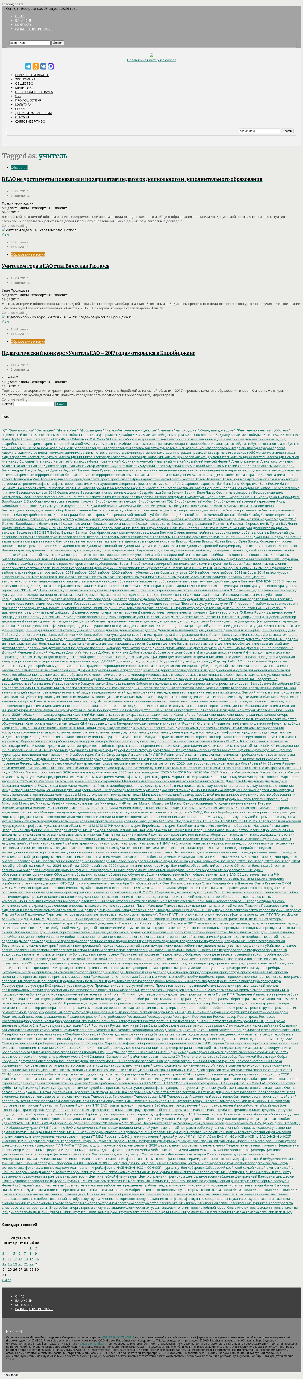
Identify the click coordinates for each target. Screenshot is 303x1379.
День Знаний (219, 625)
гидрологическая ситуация (175, 590)
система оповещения (280, 1043)
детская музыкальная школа (78, 643)
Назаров (110, 830)
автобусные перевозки (68, 448)
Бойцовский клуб (140, 514)
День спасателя (275, 634)
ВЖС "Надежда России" (281, 537)
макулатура (25, 776)
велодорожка (220, 532)
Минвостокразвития (93, 794)
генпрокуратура (251, 585)
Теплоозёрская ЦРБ (149, 1096)
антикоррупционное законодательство (269, 470)
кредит (40, 745)
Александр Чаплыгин (52, 461)
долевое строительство (105, 656)
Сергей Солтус (79, 1043)
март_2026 (19, 781)
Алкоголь (9, 465)
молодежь (128, 812)
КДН (83, 723)
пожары (156, 945)
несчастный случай (157, 852)
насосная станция (213, 839)
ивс (209, 696)
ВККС (53, 545)
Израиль (103, 701)
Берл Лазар (205, 492)
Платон (232, 932)
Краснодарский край (18, 745)
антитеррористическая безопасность (56, 474)
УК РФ (128, 1123)
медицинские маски (60, 785)
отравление (155, 901)
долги (270, 652)
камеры (282, 714)
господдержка (128, 603)
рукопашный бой (77, 1025)
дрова (168, 661)
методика (159, 790)
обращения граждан (91, 874)
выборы (228, 568)
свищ (203, 1034)
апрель (288, 474)
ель (66, 670)
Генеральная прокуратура (216, 585)
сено (22, 1043)
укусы (195, 1123)
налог (209, 830)
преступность (212, 967)
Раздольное (207, 998)
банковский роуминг (92, 488)
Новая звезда (261, 856)
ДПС (159, 661)
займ (31, 683)
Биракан (220, 497)
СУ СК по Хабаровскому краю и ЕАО (196, 1083)
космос (189, 741)
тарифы (106, 1092)
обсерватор (117, 874)
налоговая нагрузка (40, 834)
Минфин (57, 803)
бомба (242, 514)
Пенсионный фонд (90, 923)
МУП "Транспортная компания (276, 821)
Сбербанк (72, 1034)
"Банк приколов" (21, 430)
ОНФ (139, 887)
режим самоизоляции (90, 1007)
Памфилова (269, 905)
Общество (24, 83)
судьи (126, 1087)
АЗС (251, 452)
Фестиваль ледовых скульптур (116, 1154)
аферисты (126, 483)
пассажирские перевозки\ (137, 914)
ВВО (37, 532)
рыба (138, 1025)
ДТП (178, 661)
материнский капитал (157, 781)
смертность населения (20, 1056)
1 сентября (68, 434)
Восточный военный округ (213, 559)
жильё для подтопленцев (61, 679)
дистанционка (233, 648)
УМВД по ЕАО (277, 1123)
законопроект (216, 683)
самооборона (142, 1029)
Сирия (229, 1043)
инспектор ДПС (159, 705)
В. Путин (272, 523)
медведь (266, 781)
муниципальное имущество (135, 821)
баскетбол (155, 488)
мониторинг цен (281, 812)
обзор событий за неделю (211, 865)
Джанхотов (130, 648)
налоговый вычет (101, 834)
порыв (270, 950)
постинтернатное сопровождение (29, 958)
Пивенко (282, 927)
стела (56, 1078)
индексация (51, 705)
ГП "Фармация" (241, 603)
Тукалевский (73, 1114)
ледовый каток (76, 759)
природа (148, 972)
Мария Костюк (210, 776)
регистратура (277, 1003)
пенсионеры (197, 918)
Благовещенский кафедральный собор (33, 510)
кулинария (81, 750)
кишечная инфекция (232, 723)
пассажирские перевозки (95, 914)
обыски (238, 878)
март (6, 781)
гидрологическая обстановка (130, 590)
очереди (60, 905)
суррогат (192, 1087)
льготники (239, 767)
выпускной (162, 576)
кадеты (102, 714)
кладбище (292, 723)
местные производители (113, 790)
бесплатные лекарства (233, 492)
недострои (244, 843)
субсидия (42, 1087)
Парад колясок (132, 910)
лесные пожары (100, 763)
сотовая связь (36, 1065)
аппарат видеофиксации (262, 474)
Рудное (44, 1025)
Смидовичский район (123, 1056)
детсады (17, 643)
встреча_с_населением (172, 568)
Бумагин (176, 519)
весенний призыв (47, 537)
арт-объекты (171, 479)
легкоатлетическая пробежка (232, 754)
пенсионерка (176, 918)
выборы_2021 (85, 572)
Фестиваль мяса (154, 1154)
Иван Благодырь (133, 696)
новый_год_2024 (47, 865)
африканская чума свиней (156, 483)
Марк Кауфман (234, 776)
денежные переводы (280, 621)
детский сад (37, 648)
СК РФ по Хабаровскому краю (110, 1047)
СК (56, 1047)
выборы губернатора (275, 568)
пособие (269, 954)
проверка (235, 976)
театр (176, 1092)
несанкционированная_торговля (28, 852)
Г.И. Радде (26, 585)
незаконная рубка (110, 847)
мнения (124, 807)
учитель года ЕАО (83, 1141)
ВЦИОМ (215, 568)
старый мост (12, 1078)
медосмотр (149, 785)
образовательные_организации (27, 874)
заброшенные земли (231, 679)
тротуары (208, 1109)
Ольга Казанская (267, 883)
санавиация (176, 1029)
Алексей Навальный (155, 461)
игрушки (242, 696)
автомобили (175, 448)
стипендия (113, 1078)
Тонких (260, 1101)
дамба (68, 616)
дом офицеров (154, 656)
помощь (192, 950)
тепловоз (26, 1096)
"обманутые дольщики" (216, 430)
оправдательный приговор (57, 892)
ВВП (45, 532)
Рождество (75, 1016)
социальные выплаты (53, 1069)
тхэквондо (178, 1114)
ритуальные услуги (224, 1012)
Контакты (23, 24)
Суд (60, 1087)
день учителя (74, 639)
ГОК (187, 594)
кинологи (154, 723)
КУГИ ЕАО (40, 750)
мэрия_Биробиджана (181, 825)
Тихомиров (157, 1101)
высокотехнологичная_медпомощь (30, 581)
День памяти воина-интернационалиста (189, 630)
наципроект (111, 843)
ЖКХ (18, 96)
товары (198, 1101)
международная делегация (223, 785)
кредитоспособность (98, 745)
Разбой (138, 998)
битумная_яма (185, 505)
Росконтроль (247, 1016)
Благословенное (77, 510)
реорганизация (50, 1012)
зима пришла (281, 692)
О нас (20, 16)
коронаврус (11, 741)
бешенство (75, 497)
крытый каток (227, 745)
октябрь (122, 883)
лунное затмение (134, 767)
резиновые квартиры (159, 1007)
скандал (152, 1047)
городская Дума (106, 599)
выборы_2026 (108, 572)
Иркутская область (80, 710)
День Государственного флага (103, 625)
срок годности (268, 1074)
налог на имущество (231, 830)
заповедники (164, 688)
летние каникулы (144, 763)
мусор (6, 825)
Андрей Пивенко (76, 470)
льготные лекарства (264, 767)
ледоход (96, 759)
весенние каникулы (17, 537)
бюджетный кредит (228, 523)
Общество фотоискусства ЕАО (153, 878)
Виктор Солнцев (260, 541)
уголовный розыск (206, 1118)
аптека (7, 479)
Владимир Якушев (233, 545)
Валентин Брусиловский (149, 528)
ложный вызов (52, 767)
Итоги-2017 (265, 710)
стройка (8, 1083)
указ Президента (148, 1123)
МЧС (95, 825)
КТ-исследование (284, 745)
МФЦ (86, 825)
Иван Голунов (158, 696)
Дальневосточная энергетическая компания (173, 612)
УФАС (197, 1136)
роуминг (249, 1021)
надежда (95, 830)
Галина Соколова (124, 585)
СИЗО (207, 1043)
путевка (208, 994)
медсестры (192, 785)
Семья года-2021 (280, 1038)
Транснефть (12, 1109)
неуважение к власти (225, 852)
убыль (294, 1114)
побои (69, 936)
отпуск (139, 901)
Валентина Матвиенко (218, 528)
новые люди (161, 861)
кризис (166, 745)
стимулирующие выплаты (82, 1078)
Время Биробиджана (135, 563)
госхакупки (219, 603)
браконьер (37, 519)
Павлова (170, 905)
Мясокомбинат (219, 825)
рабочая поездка (65, 998)
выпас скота (64, 576)
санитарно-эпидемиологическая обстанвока (253, 1029)
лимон (215, 763)
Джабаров (112, 648)
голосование (249, 594)
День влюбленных (16, 625)
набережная (242, 825)
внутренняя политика (42, 550)
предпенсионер (165, 963)
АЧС (180, 483)
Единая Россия (173, 665)
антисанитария (14, 474)
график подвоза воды (19, 608)
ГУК (266, 608)
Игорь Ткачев (223, 696)
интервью (194, 705)
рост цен (163, 1021)
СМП (179, 1056)
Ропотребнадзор (111, 1016)
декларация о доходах (181, 621)
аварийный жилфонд (268, 439)
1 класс (43, 434)
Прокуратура (12, 985)
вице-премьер (29, 545)
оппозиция (26, 892)
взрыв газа (21, 541)
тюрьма (215, 1114)
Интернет (211, 705)
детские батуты (175, 643)
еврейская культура (17, 665)
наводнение (12, 830)
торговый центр (38, 1105)
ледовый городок (49, 759)
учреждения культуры (153, 1141)
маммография (102, 776)
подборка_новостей (261, 936)
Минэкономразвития (82, 803)
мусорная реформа (27, 825)
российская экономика (80, 1021)
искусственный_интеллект (155, 710)
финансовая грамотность (146, 1158)
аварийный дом (238, 439)
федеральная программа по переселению (191, 1145)
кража (250, 741)
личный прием (283, 763)
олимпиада (192, 883)
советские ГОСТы (108, 1061)
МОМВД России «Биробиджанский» (218, 812)
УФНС (229, 1136)
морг (5, 816)
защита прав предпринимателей (53, 692)
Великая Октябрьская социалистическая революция (117, 532)
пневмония (26, 936)
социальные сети (117, 1069)
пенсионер (156, 918)
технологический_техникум (75, 1101)
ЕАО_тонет (244, 661)
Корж (227, 736)
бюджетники (49, 523)
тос (55, 1105)
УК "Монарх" (112, 1123)
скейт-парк (212, 1047)
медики (280, 781)
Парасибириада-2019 (187, 910)
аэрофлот (208, 483)
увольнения (82, 1118)
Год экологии (109, 594)
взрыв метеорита (83, 541)
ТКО (170, 1101)
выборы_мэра (208, 572)
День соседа (251, 634)
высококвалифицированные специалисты (232, 576)
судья (137, 1087)
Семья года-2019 (223, 1038)
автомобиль (195, 448)
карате (139, 719)
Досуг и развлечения (33, 113)
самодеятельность (79, 1029)
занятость (85, 688)
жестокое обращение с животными (81, 674)
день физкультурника (103, 639)
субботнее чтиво (281, 1083)
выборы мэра (12, 572)
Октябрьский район (145, 883)
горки (61, 599)
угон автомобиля (277, 1118)
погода (138, 936)
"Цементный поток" (17, 434)
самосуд (160, 1029)
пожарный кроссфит (57, 945)
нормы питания (129, 865)
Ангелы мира (270, 465)
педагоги (91, 918)
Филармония (51, 1158)
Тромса (179, 1109)
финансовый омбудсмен (261, 1158)
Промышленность (109, 985)
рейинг (192, 1007)
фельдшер (190, 1149)
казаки (154, 714)
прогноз (250, 976)
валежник (122, 528)
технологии (43, 1101)
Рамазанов (266, 998)
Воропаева (94, 559)
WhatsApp (79, 439)
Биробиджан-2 (14, 501)
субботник (10, 1087)
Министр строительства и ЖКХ (138, 799)
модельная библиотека (20, 812)
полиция (145, 950)
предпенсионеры (192, 963)
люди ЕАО (10, 772)
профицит (136, 990)
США (40, 1092)
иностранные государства (125, 705)
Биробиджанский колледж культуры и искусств (39, 505)
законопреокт (193, 683)
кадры (143, 714)
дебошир (288, 616)
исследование (230, 710)
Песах (24, 927)
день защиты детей (191, 625)
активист (278, 452)
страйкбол (201, 1078)
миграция (286, 790)
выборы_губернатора (137, 572)
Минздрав (149, 794)
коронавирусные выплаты (275, 736)
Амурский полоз (152, 465)
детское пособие (89, 648)
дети (6, 643)
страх (215, 1078)
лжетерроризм (197, 763)
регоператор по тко (56, 1007)
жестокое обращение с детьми (27, 674)
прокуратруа (270, 981)
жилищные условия (264, 674)
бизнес (110, 497)
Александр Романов (282, 457)
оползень (9, 892)
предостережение (136, 963)
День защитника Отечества (151, 625)
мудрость (225, 816)
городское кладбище (164, 599)
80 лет (189, 434)
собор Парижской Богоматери (251, 1056)
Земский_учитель (255, 692)
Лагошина (135, 754)
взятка (104, 541)
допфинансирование (248, 656)
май (51, 772)
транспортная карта (82, 1109)
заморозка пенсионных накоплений (30, 688)
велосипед (260, 532)
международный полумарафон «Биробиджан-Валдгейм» (47, 790)
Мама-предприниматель (55, 776)
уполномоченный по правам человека (240, 1127)
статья (46, 1078)
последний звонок (247, 954)
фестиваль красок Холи (72, 1154)
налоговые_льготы (71, 834)
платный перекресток (208, 932)
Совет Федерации (79, 1061)
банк (226, 483)
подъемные (236, 941)
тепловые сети (46, 1096)
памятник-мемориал (43, 910)
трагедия (127, 1105)
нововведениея (78, 861)
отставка (172, 901)
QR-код (64, 439)
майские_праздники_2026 (148, 772)
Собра (281, 1056)
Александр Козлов (179, 457)
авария (34, 443)
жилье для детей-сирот (21, 679)
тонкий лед (244, 1101)
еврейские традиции (85, 665)
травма (113, 1105)
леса (60, 763)
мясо (203, 825)
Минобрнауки (202, 799)
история (249, 710)
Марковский (289, 776)
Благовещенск (262, 505)
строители (266, 1078)
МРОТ (212, 816)
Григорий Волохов (76, 608)
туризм (103, 1114)
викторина (283, 541)
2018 (89, 434)
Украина (183, 1123)
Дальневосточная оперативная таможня (104, 612)
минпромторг (247, 799)
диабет (158, 648)
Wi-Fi (92, 439)
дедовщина (11, 621)
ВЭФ (259, 581)
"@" (5, 430)
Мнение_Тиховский (70, 807)
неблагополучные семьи (191, 843)
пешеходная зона (185, 927)
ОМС (14, 887)
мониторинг (257, 812)
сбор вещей (90, 1034)
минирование (236, 794)
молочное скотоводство (169, 812)
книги (63, 727)
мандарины (161, 776)
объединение (190, 878)
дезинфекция (73, 621)
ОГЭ (63, 883)
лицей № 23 (262, 763)
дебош (274, 616)
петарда (36, 927)
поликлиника (25, 950)
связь (213, 1034)
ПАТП (173, 914)
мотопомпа (133, 816)
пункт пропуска (189, 994)
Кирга (201, 723)
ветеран (79, 537)
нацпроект (130, 843)
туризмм (117, 1114)
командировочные (204, 727)
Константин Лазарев (58, 736)
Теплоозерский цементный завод (194, 1096)
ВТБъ (196, 568)
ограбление (11, 883)
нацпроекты (149, 843)
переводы (226, 923)
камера (270, 714)
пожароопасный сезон (132, 945)
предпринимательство (255, 963)
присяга (44, 976)
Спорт (20, 109)
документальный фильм (237, 652)
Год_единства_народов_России (146, 594)
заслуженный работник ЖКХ (273, 688)
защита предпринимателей (103, 692)
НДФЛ (165, 843)
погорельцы (154, 936)
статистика (31, 1078)
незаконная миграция (48, 847)
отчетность (11, 905)
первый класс (207, 923)
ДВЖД (175, 616)
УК (65, 1123)
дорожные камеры (56, 661)
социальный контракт (150, 1069)
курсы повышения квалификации (38, 754)
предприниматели (222, 963)
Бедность (212, 488)
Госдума (80, 603)
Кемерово (124, 723)
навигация (280, 825)
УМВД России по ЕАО (55, 1127)
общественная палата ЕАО (214, 874)
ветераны (94, 537)
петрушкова (160, 927)
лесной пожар (75, 763)
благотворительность (243, 510)
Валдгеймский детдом (95, 528)
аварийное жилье (183, 439)
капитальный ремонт (82, 719)
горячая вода (244, 599)
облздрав (30, 870)
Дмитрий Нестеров (81, 652)
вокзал (201, 554)
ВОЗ (61, 554)
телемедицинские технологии (227, 1092)
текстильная (191, 1092)
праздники (57, 963)
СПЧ (186, 1074)
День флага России (137, 639)
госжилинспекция (101, 603)
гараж (157, 585)
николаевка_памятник (92, 856)
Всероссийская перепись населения (257, 563)
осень (247, 892)
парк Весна (223, 910)
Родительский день (18, 1016)
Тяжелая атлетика (237, 1114)
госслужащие (151, 603)
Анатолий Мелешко (205, 465)
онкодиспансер (40, 887)
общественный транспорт (23, 878)
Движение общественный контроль (210, 616)
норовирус (151, 865)
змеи (296, 692)
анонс (194, 470)
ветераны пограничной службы (128, 537)
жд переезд (132, 670)
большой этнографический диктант (208, 514)
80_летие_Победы (245, 434)
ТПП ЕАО (99, 1105)
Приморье (132, 972)
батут (199, 488)
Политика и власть (32, 75)
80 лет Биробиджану (212, 434)
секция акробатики (277, 1034)
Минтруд (42, 803)
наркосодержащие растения (272, 834)
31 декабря (122, 434)
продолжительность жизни (81, 981)
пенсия (112, 923)
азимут (242, 452)
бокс (158, 514)
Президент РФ (44, 967)
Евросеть (133, 665)
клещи (16, 727)
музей (239, 816)
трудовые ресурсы (276, 1109)
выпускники (144, 576)
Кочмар (218, 741)
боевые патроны (92, 514)
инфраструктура (15, 710)
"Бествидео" (44, 430)
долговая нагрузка (31, 656)
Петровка (142, 927)
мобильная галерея (214, 807)
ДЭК (212, 661)
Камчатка (9, 719)
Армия (136, 479)
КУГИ (27, 750)
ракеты (250, 998)
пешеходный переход (257, 927)
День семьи (230, 634)
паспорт (68, 914)
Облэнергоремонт (100, 870)
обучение (135, 874)
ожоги (81, 883)
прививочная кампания (54, 972)
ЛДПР (157, 754)
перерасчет (259, 923)
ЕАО (231, 661)
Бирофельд (126, 505)
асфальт (44, 483)
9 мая (6, 439)
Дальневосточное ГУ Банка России (237, 612)
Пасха (163, 914)
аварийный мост (15, 443)
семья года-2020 (252, 1038)
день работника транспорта (149, 634)
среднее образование (208, 1074)
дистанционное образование (269, 648)
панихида (80, 910)
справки (175, 1074)
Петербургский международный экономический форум (88, 927)
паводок (184, 905)
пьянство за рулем (270, 994)
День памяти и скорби (240, 630)
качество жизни (200, 719)
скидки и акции (245, 1047)
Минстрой (10, 803)
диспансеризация (206, 648)
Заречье (211, 688)
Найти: (7, 403)
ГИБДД (32, 590)
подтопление (192, 941)
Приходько (99, 976)
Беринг (189, 492)
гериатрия (10, 590)
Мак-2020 (194, 772)
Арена (44, 479)
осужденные (88, 896)
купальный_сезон (223, 750)
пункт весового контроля (156, 994)
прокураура (84, 985)
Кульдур (111, 750)
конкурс (22, 736)
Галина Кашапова (96, 585)
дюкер (221, 661)
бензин (177, 492)
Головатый (216, 594)
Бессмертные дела (267, 492)
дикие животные (178, 648)
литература (230, 763)
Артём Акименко (208, 479)
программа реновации (41, 981)
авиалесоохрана (175, 443)
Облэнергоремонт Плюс (135, 870)
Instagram (40, 439)
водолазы (161, 550)
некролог (167, 847)
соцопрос (207, 1069)
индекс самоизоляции (260, 701)
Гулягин (276, 608)
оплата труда (265, 887)
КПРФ (230, 741)
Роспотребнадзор (16, 1021)
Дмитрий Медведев (48, 652)
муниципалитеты (54, 821)
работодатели (13, 998)
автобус (236, 443)
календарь (217, 714)
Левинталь (172, 754)
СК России (67, 1047)
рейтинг (205, 1007)
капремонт (109, 719)
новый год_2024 (286, 861)
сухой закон (226, 1087)
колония (158, 727)
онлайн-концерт (121, 887)
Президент (283, 963)
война (148, 554)
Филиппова (88, 1158)
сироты (257, 1043)
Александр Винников (75, 457)
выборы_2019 (62, 572)
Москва (40, 816)
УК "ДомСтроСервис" (85, 1123)
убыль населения (16, 1118)
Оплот (281, 887)
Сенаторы (10, 1043)
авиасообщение (202, 443)
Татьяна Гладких (127, 1092)
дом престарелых (181, 656)
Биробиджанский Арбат (192, 501)
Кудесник (56, 750)
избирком (25, 701)
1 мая (54, 434)
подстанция (171, 941)
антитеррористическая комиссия (113, 474)
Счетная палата (270, 1087)
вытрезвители (194, 581)
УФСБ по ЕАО (255, 1136)
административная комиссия (40, 452)
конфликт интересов (192, 736)
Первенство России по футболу (144, 923)
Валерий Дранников (253, 528)
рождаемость (54, 1016)
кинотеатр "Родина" (179, 723)
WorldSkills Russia (110, 439)
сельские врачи (14, 1038)
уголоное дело (233, 1118)
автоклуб (157, 448)
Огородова (274, 878)
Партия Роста (13, 914)
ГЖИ (22, 590)
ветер (67, 537)
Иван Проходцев (183, 696)
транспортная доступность (44, 1109)
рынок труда (202, 1025)
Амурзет (102, 465)
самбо (44, 1029)
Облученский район (54, 870)
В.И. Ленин (289, 523)
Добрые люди (140, 652)
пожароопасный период (94, 945)
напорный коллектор (151, 834)
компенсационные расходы (175, 732)
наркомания (239, 834)
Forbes (26, 439)
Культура (23, 104)
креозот (135, 745)
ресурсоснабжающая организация (150, 1012)
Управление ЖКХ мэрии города (77, 1132)
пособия (283, 954)
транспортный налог (115, 1109)
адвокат (278, 448)
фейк (134, 1149)
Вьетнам (247, 581)
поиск (168, 945)
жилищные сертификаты (227, 674)
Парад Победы (157, 910)
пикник (7, 932)
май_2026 (63, 772)
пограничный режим (214, 936)
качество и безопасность (233, 719)
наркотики (10, 839)
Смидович (97, 1056)
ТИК (127, 1101)
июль (280, 710)
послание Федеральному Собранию (172, 954)
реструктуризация (78, 1012)
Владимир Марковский (98, 545)
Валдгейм (68, 528)
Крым (211, 745)
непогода (232, 847)
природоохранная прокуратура (214, 972)
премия (153, 967)
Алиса (265, 461)
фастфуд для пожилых (100, 1145)
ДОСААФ (108, 661)
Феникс (222, 1149)
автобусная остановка (261, 443)
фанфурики (45, 1145)
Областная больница (250, 865)
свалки (174, 1034)
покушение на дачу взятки (219, 945)
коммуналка (11, 732)
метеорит (142, 790)
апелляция (233, 474)
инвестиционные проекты (220, 701)
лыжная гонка (190, 767)
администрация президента (188, 452)
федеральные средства (40, 1149)
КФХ (68, 754)
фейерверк (120, 1149)
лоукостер (111, 767)
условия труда (78, 1136)
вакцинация (50, 528)
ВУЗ (204, 568)
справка (162, 1074)
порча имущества (250, 950)
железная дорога (157, 670)
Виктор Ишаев (213, 541)
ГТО (171, 608)
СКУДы (113, 1052)
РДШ (61, 1003)
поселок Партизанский (124, 954)
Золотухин (52, 696)
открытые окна (252, 896)
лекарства (112, 759)
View (5, 234)
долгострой (76, 656)
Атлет (94, 483)
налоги (18, 834)
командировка (177, 727)
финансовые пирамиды (222, 1158)
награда (58, 830)
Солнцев (207, 1061)
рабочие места (91, 998)
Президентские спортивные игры (84, 967)
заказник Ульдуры (80, 683)
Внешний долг (13, 550)
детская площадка (116, 643)
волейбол (215, 554)
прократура (250, 981)
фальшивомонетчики (19, 1145)
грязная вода (157, 608)
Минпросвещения (273, 799)
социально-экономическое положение (259, 1065)
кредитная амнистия (64, 745)
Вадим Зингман (14, 528)
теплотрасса (250, 1096)
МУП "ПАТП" (241, 821)
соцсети (222, 1069)
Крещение (151, 745)
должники (133, 656)
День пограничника (31, 634)
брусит (65, 519)
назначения (128, 830)
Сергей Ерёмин (54, 1043)
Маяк (215, 781)
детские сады (256, 643)
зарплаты (242, 688)
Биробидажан (267, 497)
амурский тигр (177, 465)
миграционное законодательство (250, 790)
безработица (150, 492)
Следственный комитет (138, 1052)
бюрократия (255, 523)
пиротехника (69, 932)
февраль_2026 (145, 1145)
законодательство (167, 683)
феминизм (207, 1149)
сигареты (194, 1043)
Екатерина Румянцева (261, 665)
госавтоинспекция (30, 603)
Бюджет (266, 519)
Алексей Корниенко (123, 461)
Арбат (34, 479)
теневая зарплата (266, 1092)
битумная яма (161, 505)
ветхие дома (189, 537)
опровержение (91, 892)
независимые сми (16, 847)
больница (170, 514)
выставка (65, 581)
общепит (151, 874)
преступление (189, 967)
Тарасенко (81, 1092)
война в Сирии (165, 554)
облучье (78, 870)
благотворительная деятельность (197, 510)
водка (90, 550)
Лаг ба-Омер (104, 754)
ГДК (191, 585)
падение (198, 905)
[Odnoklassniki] (36, 66)
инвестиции (189, 701)
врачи (38, 563)
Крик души (181, 745)
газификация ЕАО (67, 585)
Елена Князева (25, 670)
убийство (260, 1114)
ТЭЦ (191, 1114)
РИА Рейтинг (198, 1012)
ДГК (264, 616)
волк (227, 554)
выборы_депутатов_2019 (176, 572)
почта (160, 958)
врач (294, 559)
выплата (81, 576)
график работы (48, 608)
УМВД (261, 1123)
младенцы (204, 803)
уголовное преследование (139, 1118)
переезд (242, 923)
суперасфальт (153, 1087)
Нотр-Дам (168, 865)
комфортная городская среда (244, 732)
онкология (99, 887)
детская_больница (146, 643)
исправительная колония (197, 710)
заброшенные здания (195, 679)
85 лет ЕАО (270, 434)
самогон (56, 1029)
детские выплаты (203, 643)
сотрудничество (61, 1065)
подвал (284, 936)
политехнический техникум (80, 950)
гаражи (168, 585)
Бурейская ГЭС (195, 519)
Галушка (145, 585)
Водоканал (144, 550)
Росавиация (136, 1016)
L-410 (53, 439)
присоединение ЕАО (256, 972)
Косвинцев (117, 741)
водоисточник (123, 550)
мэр (116, 825)
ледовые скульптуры (18, 759)
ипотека (35, 710)
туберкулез (53, 1114)
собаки (221, 1056)
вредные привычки (59, 563)
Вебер (54, 532)
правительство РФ (17, 963)
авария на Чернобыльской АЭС (65, 443)
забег (151, 679)
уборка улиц (278, 1114)
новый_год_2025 (75, 865)
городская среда (133, 599)
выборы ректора (37, 572)
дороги (271, 656)
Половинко (161, 950)
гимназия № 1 (224, 590)
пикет (295, 927)
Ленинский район (221, 759)
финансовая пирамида (185, 1158)
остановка (51, 896)
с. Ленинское (233, 1025)
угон (260, 1118)
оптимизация (125, 892)
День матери (12, 630)
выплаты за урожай (118, 576)
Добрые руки (163, 652)
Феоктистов (239, 1149)
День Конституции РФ (249, 625)
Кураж (256, 750)
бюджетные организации (113, 523)
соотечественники (256, 1061)
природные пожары (172, 972)
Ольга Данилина (240, 883)
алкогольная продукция (35, 465)
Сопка (277, 1061)
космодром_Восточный (164, 741)
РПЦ (260, 1021)
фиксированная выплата (21, 1158)
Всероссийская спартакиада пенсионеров (35, 568)
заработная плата (189, 688)
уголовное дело (105, 1118)
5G (137, 434)
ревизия (124, 1003)
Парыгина (53, 914)
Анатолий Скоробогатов (240, 465)
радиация (112, 998)
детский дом (278, 643)
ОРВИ (153, 892)
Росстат (148, 1021)
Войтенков (186, 554)
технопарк (106, 1101)
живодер (137, 674)
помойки (178, 950)
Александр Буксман (42, 457)
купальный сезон (195, 750)
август (95, 443)
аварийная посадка (152, 439)
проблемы (206, 976)
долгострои (56, 656)
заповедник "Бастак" (136, 688)
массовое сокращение (103, 781)
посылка (64, 958)
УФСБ (239, 1136)
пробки (192, 976)
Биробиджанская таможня (116, 501)
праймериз (75, 963)
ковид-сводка (97, 727)
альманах (78, 465)
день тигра (53, 639)
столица (140, 1078)
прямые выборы (251, 990)
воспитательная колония (123, 559)
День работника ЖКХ (65, 634)
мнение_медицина (17, 807)
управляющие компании (21, 1136)
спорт (17, 1074)
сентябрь (34, 1043)
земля (210, 692)
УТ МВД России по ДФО (110, 1136)
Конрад (35, 736)
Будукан (107, 519)
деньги (224, 639)
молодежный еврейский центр (94, 812)
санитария (209, 1029)
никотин (202, 856)
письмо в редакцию (96, 932)
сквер (163, 1047)
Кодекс (114, 727)
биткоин (143, 505)
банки (284, 483)
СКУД (102, 1052)
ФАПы (68, 1145)
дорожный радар (86, 661)
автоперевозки (217, 448)
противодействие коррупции (210, 985)
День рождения (185, 634)
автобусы (123, 448)
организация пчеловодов (179, 892)
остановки (68, 896)
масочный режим (70, 781)
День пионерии (272, 630)
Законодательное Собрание (128, 683)
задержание (267, 679)
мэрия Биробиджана (147, 825)
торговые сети (13, 1105)
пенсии (141, 918)
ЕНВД (75, 670)
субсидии (26, 1087)
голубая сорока (272, 594)
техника (26, 1101)
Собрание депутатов (18, 1061)
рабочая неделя (38, 998)
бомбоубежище (261, 514)
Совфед (162, 1061)
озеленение (96, 883)
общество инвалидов (111, 878)
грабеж (260, 603)
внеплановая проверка (278, 545)
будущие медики (154, 519)
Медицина (24, 87)
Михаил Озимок (182, 803)
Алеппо (236, 461)
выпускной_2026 (185, 576)
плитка (245, 932)
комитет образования (266, 727)
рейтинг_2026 (223, 1007)
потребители (81, 958)
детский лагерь (14, 648)
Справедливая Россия (138, 1074)
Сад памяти (287, 1025)
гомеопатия (32, 599)
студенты (36, 1083)
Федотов (103, 1149)
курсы (6, 754)
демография (233, 621)
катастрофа (168, 719)
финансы (288, 1158)
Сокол (174, 1061)
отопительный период (62, 901)
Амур (90, 465)
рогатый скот (263, 1012)
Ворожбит (76, 559)
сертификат (126, 1043)
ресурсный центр (107, 1012)
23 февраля (103, 434)
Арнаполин (151, 479)
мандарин (142, 776)
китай (211, 723)
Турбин (90, 1114)
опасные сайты (202, 887)
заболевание (166, 679)
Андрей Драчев (49, 470)
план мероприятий (175, 932)
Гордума (49, 599)
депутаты (252, 639)
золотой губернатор (26, 696)
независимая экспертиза (274, 843)
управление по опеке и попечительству (220, 1132)
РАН (279, 998)
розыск (91, 1016)
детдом (291, 639)
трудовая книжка (246, 1109)
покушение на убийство (260, 945)
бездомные (230, 488)
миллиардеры (65, 794)
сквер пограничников (185, 1047)
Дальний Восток (25, 616)
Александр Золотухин (146, 457)
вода (64, 550)
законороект (239, 683)
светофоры (189, 1034)
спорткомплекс (108, 1074)
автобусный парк (101, 448)
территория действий (278, 1096)
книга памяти (48, 727)
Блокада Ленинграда (60, 514)
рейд (181, 1007)
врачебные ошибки (17, 563)
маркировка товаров (262, 776)
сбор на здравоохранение (122, 1034)
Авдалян (108, 443)
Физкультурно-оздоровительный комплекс (241, 1154)
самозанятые (106, 1029)
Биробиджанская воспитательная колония (60, 501)
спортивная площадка (78, 1074)
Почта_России (199, 958)
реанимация (107, 1003)
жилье (285, 674)
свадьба (150, 1034)
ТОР (270, 1101)
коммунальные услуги (113, 732)
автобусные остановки (30, 448)
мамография (124, 776)
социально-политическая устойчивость (195, 1065)
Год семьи (89, 594)
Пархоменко (34, 914)
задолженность (14, 683)
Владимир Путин (166, 545)
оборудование (178, 870)
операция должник (238, 887)
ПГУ (269, 914)
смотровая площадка (157, 1056)
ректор (280, 1007)
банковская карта (31, 488)
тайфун (50, 1092)
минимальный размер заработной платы (191, 794)
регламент (10, 1007)
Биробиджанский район (97, 505)
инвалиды (143, 701)
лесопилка (121, 763)
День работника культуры (104, 634)
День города (67, 625)
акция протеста (14, 457)
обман (160, 870)
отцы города (247, 901)
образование (212, 870)
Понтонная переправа (217, 950)
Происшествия (28, 100)
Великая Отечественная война (184, 532)
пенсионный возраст (58, 923)
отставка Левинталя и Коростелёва (208, 901)
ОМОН (287, 883)
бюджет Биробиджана (20, 523)
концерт (216, 736)
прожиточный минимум (173, 981)
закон (100, 683)
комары (225, 727)
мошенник (151, 816)
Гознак (178, 594)
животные (198, 674)
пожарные (32, 945)
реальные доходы (81, 1003)
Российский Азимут (114, 1021)
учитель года (57, 1141)
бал (219, 483)
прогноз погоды (270, 976)
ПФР (230, 994)
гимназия (205, 590)
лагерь (121, 754)
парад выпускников (104, 910)
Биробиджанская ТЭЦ (155, 501)
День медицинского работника (48, 630)
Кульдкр (97, 750)
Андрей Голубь (23, 470)
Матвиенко (130, 781)
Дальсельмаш (51, 616)
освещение (232, 892)
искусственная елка (118, 710)
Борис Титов (284, 514)
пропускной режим (139, 985)
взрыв (7, 541)
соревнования (13, 1065)
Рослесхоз (266, 1016)
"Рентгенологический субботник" (263, 430)
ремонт (8, 1012)
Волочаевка (260, 554)
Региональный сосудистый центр (238, 1003)
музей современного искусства (269, 816)
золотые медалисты (77, 696)
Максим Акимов (246, 772)
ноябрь (183, 865)
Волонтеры (240, 554)
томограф (226, 1101)
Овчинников (255, 878)
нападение (124, 834)
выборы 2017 (246, 568)
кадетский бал (84, 714)
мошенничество (193, 816)
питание (153, 932)
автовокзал (140, 448)
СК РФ (81, 1047)
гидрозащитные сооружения (83, 590)
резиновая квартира (125, 1007)
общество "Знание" (77, 878)
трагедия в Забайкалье (154, 1105)
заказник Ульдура (50, 683)
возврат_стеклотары (82, 554)
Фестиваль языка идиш (186, 1154)
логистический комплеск (21, 767)
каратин (152, 719)
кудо (68, 750)
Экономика (25, 79)
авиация (222, 443)
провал (221, 976)
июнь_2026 (11, 714)
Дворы (255, 616)
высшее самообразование (160, 581)
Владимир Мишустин (134, 545)
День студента (31, 639)
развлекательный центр (164, 998)
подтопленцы (214, 941)
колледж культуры (135, 727)
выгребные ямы (14, 576)
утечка (135, 1136)
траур (137, 1109)
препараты (168, 967)
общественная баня (175, 874)
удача (6, 1123)
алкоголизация (282, 461)
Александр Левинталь (212, 457)
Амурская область (124, 465)
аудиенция (108, 483)
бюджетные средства (153, 523)
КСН (266, 745)
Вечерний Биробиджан (243, 537)
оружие (206, 892)
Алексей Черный (216, 461)
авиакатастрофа (148, 443)
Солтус (221, 1061)
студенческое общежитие (66, 1083)
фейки (144, 1149)
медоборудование (124, 785)
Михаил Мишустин (153, 803)
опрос (109, 892)
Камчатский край (30, 719)
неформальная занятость (264, 852)
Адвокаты (9, 452)
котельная (203, 741)
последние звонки (217, 954)
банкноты (9, 488)
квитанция (70, 723)
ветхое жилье (212, 537)
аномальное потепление (137, 470)
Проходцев (174, 990)
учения (26, 1141)
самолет (124, 1029)
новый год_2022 (259, 861)
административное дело (144, 452)
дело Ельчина (211, 621)
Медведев (250, 781)
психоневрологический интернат (72, 994)
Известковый (44, 701)
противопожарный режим (22, 990)
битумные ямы (238, 505)
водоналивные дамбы (187, 550)
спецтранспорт (279, 1069)
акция (291, 452)
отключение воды (145, 896)
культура (126, 750)
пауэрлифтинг (253, 914)
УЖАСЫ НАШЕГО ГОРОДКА (33, 1123)
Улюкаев (240, 1123)
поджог (76, 941)
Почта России (176, 958)
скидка (227, 1047)
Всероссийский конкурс (134, 568)
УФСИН (272, 1136)
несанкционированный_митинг (79, 852)
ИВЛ (202, 696)
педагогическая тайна (117, 918)
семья (185, 1038)
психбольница (277, 990)
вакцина (33, 528)
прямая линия (227, 990)
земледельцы (167, 692)
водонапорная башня (223, 550)
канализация (54, 719)
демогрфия (253, 621)
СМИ (85, 1056)
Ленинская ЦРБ (194, 759)
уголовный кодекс (176, 1118)
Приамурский (235, 967)
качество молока (267, 719)
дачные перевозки (120, 616)
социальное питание (18, 1069)
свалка (163, 1034)
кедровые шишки (101, 723)
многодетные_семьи (181, 807)
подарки (238, 936)
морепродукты (21, 816)
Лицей (246, 763)
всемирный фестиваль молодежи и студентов (190, 563)
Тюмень (202, 1114)
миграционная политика (203, 790)
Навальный (262, 825)
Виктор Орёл (236, 541)
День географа (44, 625)
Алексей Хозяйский (187, 461)
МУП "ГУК (222, 821)
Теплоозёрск (101, 1096)
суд (53, 1087)
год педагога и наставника (59, 594)
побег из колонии (49, 936)
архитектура (287, 479)
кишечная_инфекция (266, 723)
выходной (214, 581)
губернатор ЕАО (249, 608)
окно (111, 883)
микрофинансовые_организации (28, 794)
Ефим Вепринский (95, 670)
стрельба (249, 1078)
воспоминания (156, 559)
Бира (209, 497)
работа (292, 994)
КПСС (240, 741)
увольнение (61, 1118)
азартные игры (223, 452)
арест (105, 479)
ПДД (21, 918)
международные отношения (270, 785)
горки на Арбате (79, 599)
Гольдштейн (12, 599)
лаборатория (83, 754)
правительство (239, 958)
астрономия (27, 483)
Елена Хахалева (50, 670)
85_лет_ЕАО (289, 434)
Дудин (195, 661)
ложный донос (77, 767)
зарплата (226, 688)
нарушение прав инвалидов (41, 839)
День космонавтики (284, 625)
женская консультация (271, 670)
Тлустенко (183, 1101)
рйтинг (246, 1012)
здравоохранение (140, 692)
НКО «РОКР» (239, 856)
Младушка (221, 803)
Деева (26, 621)
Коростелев (30, 741)
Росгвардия (181, 1016)
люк (21, 772)
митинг (132, 803)
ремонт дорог (25, 1012)
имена (116, 701)
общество (52, 878)
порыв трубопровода (72, 954)
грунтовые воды (132, 608)
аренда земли (61, 479)
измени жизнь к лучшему (75, 701)
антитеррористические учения (165, 474)
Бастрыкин (185, 488)
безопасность (67, 492)
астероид (9, 483)
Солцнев (234, 1061)
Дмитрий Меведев (17, 652)
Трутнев (37, 1114)
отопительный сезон (98, 901)
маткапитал (184, 781)
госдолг (66, 603)
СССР (284, 1074)
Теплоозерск (122, 1096)
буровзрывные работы (226, 519)
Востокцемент (180, 559)
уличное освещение (216, 1123)
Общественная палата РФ (257, 874)
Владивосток (69, 545)
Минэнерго (108, 803)
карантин (126, 719)
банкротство (119, 488)
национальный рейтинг (21, 843)
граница (281, 603)
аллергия (62, 465)
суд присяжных (76, 1087)
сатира (58, 1034)
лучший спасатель (164, 767)
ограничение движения (40, 883)
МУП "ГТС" (205, 821)
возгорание (109, 554)
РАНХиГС (290, 998)
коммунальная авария (38, 732)
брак (23, 519)
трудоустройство (16, 1114)
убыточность (40, 1118)
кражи (261, 741)
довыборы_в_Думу (189, 652)
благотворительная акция (147, 510)
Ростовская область (225, 1021)
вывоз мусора (276, 572)
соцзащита (104, 1065)
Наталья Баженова (244, 839)
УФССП (285, 1136)
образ (196, 870)
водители (77, 550)
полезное (288, 945)
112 (81, 434)
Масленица (46, 781)
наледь (198, 830)
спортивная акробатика (41, 1074)
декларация (153, 621)
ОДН (71, 883)
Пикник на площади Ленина (36, 932)
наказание (164, 830)
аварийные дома (211, 439)
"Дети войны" (67, 430)
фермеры (258, 1149)
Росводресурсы (159, 1016)
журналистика (101, 679)
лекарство (172, 759)
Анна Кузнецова (103, 470)
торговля (282, 1101)
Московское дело (60, 816)
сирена (218, 1043)
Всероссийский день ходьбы (91, 568)
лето (162, 763)
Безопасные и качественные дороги (109, 492)
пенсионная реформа (265, 918)
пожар (263, 941)
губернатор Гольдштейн (215, 608)
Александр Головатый (110, 457)
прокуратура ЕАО (37, 985)
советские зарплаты (139, 1061)
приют (114, 976)
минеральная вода (125, 794)
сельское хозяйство (100, 1038)
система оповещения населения (28, 1047)
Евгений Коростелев (270, 661)
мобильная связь (244, 807)
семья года (200, 1038)
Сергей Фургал (103, 1043)
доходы (148, 661)
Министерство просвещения (40, 799)
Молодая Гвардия (54, 812)
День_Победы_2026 (170, 639)
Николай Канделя (180, 856)
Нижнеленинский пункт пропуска (28, 856)
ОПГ (219, 887)
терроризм (11, 1101)
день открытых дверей (137, 630)
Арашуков (20, 479)
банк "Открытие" (245, 483)
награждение (76, 830)
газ (50, 585)
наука (264, 839)
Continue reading (15, 225)
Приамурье (256, 967)
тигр (119, 1101)
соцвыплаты (85, 1065)
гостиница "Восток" (178, 603)
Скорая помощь (84, 1052)
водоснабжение (254, 550)
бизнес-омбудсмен (170, 497)
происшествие (228, 981)
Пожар (252, 941)
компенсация (209, 732)
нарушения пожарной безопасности (139, 839)
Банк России (269, 483)
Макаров (226, 772)
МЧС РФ (106, 825)
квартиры (53, 723)
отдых (104, 896)
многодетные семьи (147, 807)
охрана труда (42, 905)
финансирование (111, 1158)
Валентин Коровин (184, 528)
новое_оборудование (133, 861)
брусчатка (79, 519)
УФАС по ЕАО (213, 1136)
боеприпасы (116, 514)
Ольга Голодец (213, 883)
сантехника (42, 1034)
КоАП (81, 727)
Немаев (217, 847)
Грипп (97, 608)
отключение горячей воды (181, 896)
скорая (65, 1052)
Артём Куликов (234, 479)
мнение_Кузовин (257, 803)
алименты (251, 461)
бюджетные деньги (76, 523)
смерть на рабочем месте (59, 1056)
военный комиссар (42, 554)
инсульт (179, 705)
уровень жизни (53, 1136)
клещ (6, 727)
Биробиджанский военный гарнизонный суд (248, 501)
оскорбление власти (269, 892)
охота (25, 905)
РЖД (182, 1012)
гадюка (41, 585)
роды (38, 1016)
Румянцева (100, 1025)
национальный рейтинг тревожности (70, 843)
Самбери (31, 1029)
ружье (57, 1025)
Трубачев (224, 1109)
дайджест (62, 612)
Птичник (128, 994)
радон (126, 998)
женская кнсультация (235, 670)
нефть (290, 852)
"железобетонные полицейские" (130, 430)
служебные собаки (253, 1052)
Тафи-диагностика (156, 1092)
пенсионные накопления (21, 923)
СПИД (7, 1074)
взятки (115, 541)
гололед (232, 594)
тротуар (193, 1109)
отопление (124, 901)
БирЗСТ (249, 497)
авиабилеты (125, 443)
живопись (153, 674)
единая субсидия (200, 665)
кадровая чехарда (123, 714)
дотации (123, 661)
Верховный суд (281, 532)
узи (59, 1123)
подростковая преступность (138, 941)
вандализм (279, 528)
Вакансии (23, 20)
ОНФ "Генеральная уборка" (167, 887)
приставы (30, 976)
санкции (26, 1034)
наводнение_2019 (37, 830)
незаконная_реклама (142, 847)
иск (99, 710)
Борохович (10, 519)
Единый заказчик (228, 665)
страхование (230, 1078)
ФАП (59, 1145)
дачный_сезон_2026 (153, 616)
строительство (287, 1078)
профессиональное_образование (70, 990)
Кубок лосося (12, 750)
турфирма (161, 1114)
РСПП (270, 1021)
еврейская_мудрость (50, 665)
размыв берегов (230, 998)
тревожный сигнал (158, 1109)
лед (259, 754)
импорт (128, 701)
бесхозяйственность (48, 497)
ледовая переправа (279, 754)
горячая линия (267, 599)
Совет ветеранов (49, 1061)
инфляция (286, 705)
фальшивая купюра (280, 1141)
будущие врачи (127, 519)
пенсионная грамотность (227, 918)
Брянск (94, 519)
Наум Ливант (280, 839)
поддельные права (54, 941)
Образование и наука (34, 92)
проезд (148, 981)
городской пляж (220, 599)
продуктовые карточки (123, 981)
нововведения (103, 861)
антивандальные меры (218, 470)
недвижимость (223, 843)
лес (53, 763)
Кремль (121, 745)
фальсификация (205, 1141)
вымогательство (40, 576)
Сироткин (242, 1043)
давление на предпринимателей (28, 612)
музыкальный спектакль (21, 821)
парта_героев (259, 910)
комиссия (240, 727)
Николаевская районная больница (138, 856)
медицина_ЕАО (31, 785)
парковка (240, 910)
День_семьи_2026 (202, 639)
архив (272, 479)
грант (293, 603)
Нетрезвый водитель (190, 852)
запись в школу (106, 688)
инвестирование (165, 701)
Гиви (43, 590)
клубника (29, 727)
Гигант (53, 590)
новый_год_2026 (102, 865)
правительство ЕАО (268, 958)
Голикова (199, 594)
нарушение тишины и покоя (87, 839)
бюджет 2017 (284, 519)
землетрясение (192, 692)
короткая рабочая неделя (61, 741)
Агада (235, 448)
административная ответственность (94, 452)
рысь (217, 1025)
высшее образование (121, 581)
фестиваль (274, 1149)
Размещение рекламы (34, 29)
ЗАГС (252, 679)
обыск (227, 878)
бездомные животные (258, 488)
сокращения (190, 1061)
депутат (237, 639)
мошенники (170, 816)
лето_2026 (176, 763)
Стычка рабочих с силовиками (112, 1083)
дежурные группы (47, 621)
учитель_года (109, 1141)
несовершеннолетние (123, 852)
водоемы (103, 550)
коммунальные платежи (75, 732)
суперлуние (175, 1087)
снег (187, 1056)
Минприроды (225, 799)
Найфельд (146, 830)
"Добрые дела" (91, 430)
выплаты (95, 576)
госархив (52, 603)
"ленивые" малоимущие (177, 430)
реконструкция (261, 1007)
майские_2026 (115, 772)
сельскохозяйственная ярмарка (142, 1038)
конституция (122, 736)
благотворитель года (108, 510)
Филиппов (70, 1158)
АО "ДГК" (199, 474)
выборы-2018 (231, 572)
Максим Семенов (272, 772)
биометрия (195, 497)
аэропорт (192, 483)
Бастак (170, 488)
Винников (9, 545)
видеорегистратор (159, 541)
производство (204, 981)
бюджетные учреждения (191, 523)
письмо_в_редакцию (129, 932)
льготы (287, 767)
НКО (224, 856)
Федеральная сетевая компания (251, 1145)
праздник (40, 963)
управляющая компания (271, 1132)
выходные (231, 581)
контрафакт (165, 736)
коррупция (91, 741)
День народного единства (96, 630)
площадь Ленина (265, 932)
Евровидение (113, 665)
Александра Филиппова (88, 461)
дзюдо (146, 648)
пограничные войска (180, 936)
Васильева (24, 532)
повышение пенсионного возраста (103, 936)
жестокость (120, 674)
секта (257, 1034)
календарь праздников (245, 714)
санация (193, 1029)
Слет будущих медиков (176, 1052)
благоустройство (29, 514)
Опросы (22, 117)
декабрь (92, 621)
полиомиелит (47, 950)
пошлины (219, 958)
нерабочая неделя (255, 847)
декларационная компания (121, 621)
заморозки (68, 688)
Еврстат (148, 665)
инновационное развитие (82, 705)
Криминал (198, 745)
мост (79, 816)
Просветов (164, 985)
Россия (136, 1021)
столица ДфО (158, 1078)
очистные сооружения (117, 905)
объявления (212, 878)
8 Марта (177, 434)
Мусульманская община (62, 825)
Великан (67, 532)
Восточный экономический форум (262, 559)
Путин (220, 994)
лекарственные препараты (142, 759)
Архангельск (256, 479)
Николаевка (64, 856)
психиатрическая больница (23, 994)
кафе (182, 719)
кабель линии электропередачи (46, 714)
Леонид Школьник (34, 763)
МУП (162, 821)
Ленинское (245, 759)
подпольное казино (99, 941)
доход (136, 661)
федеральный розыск (78, 1149)
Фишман (9, 1163)
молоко (143, 812)
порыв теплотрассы (39, 954)
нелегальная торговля (193, 847)
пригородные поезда (106, 972)
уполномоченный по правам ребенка (180, 1127)
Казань (166, 714)
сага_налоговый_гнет (261, 1025)
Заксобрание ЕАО (285, 683)
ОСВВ (218, 892)
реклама (242, 1007)
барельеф (138, 488)
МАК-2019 (177, 772)
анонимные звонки (173, 470)
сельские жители (40, 1038)
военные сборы (14, 554)
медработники (170, 785)
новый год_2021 (232, 861)
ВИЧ (45, 545)
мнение (236, 803)
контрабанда (144, 736)
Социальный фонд (183, 1069)
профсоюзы (154, 990)
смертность (278, 1052)
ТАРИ (94, 1092)
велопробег (241, 532)
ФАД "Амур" (182, 1141)
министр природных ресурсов (88, 799)
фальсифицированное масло (241, 1141)
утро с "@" (183, 1136)
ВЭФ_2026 (272, 581)
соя (232, 1069)
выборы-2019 (253, 572)
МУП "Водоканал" (181, 821)
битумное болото (211, 505)
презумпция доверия (129, 967)
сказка (139, 1047)
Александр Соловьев (18, 461)
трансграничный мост (191, 1105)
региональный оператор (191, 1003)
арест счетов (120, 479)
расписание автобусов (38, 1003)
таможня (64, 1092)
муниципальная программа (90, 821)
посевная (98, 954)
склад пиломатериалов (41, 1052)
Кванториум (35, 723)
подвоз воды (12, 941)
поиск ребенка (185, 945)
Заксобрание (260, 683)
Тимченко (139, 1101)
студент (21, 1083)
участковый (11, 1141)
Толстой (211, 1101)
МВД (224, 781)
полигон (8, 950)
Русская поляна (121, 1025)
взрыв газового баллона (49, 541)
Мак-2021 (210, 772)
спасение (259, 1069)
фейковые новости (165, 1149)
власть (254, 545)
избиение (267, 696)
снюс (211, 1056)
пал (209, 905)
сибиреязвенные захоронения (161, 1043)
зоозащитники (106, 696)
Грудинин (110, 608)
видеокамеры (132, 541)
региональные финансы (151, 1003)
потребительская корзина (113, 958)
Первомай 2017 (183, 923)
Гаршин (181, 585)
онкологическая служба (72, 887)
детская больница (40, 643)
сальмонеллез (13, 1029)
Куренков (284, 750)
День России (209, 634)
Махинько (202, 781)
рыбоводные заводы (174, 1025)
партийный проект (285, 910)
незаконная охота (80, 847)
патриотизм (189, 914)
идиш (254, 696)
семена (174, 1038)
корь (104, 741)
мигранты (175, 790)
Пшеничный (245, 994)
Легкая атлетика (195, 754)
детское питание (61, 648)
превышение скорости (102, 963)
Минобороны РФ (177, 799)
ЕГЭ (158, 665)
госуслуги (202, 603)
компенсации (142, 732)
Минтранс (26, 803)
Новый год (210, 861)
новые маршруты (186, 861)
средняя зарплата (241, 1074)
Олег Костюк (172, 883)
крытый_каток (250, 745)
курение (269, 750)
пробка (180, 976)
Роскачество (201, 1016)
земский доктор (228, 692)
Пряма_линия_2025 (200, 990)
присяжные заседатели (70, 976)
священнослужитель (235, 1034)
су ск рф (232, 1083)
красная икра (277, 741)
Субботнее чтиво (30, 121)
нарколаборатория (213, 834)
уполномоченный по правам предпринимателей (111, 1127)
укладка (169, 1123)
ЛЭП (297, 767)
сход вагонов (247, 1087)
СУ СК (141, 1083)
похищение (145, 958)
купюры (244, 750)
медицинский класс (93, 785)
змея (6, 696)
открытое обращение (221, 896)
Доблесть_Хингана (112, 652)
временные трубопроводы (96, 563)
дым (204, 661)
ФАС (78, 1145)
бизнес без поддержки (135, 497)
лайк (148, 754)
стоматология (181, 1078)
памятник (19, 910)
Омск (22, 887)
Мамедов (83, 776)
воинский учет (131, 554)
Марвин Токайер (184, 776)
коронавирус (243, 736)
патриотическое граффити (220, 914)
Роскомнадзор (224, 1016)
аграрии (265, 448)
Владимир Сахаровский (199, 545)
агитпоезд (249, 448)
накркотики (182, 830)
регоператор (29, 1007)
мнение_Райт (43, 807)
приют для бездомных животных (147, 976)
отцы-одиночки (271, 901)
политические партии (120, 950)
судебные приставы (105, 1087)
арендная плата (86, 479)
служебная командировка (217, 1052)
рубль (33, 1025)
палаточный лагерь (228, 905)
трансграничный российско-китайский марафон (247, 1105)
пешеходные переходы (219, 927)
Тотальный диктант (75, 1105)
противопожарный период (256, 985)
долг (261, 652)
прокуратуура (62, 985)
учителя (128, 1141)
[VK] (43, 66)
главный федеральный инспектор (263, 590)
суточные (208, 1087)
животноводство (175, 674)
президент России (16, 967)
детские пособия (231, 643)
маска (32, 781)
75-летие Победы (155, 434)
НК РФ (214, 856)
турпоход (145, 1114)
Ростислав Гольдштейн (190, 1021)
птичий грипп (110, 994)
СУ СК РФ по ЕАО (253, 1083)
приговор (81, 972)
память (66, 910)
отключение (120, 896)
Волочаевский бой (26, 559)
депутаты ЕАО (272, 639)
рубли (23, 1025)
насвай (175, 839)
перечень (277, 923)
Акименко (263, 452)
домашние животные (213, 656)
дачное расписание (89, 616)
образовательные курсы (243, 870)
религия (293, 1007)
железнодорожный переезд (194, 670)
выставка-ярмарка (88, 581)
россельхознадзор (46, 1021)
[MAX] (51, 66)
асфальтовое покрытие (70, 483)
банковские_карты (61, 488)
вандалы (9, 532)
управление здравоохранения (127, 1132)
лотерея (96, 767)
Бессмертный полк (16, 497)
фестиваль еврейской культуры (27, 1154)
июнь (289, 710)
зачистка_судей (14, 692)
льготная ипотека (216, 767)
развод (190, 998)
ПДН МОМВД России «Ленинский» (54, 918)
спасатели (243, 1069)
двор (244, 616)
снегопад (199, 1056)
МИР (122, 803)
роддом (281, 1012)
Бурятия (252, 519)
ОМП (6, 887)
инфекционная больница (240, 705)
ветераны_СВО (166, 537)
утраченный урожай (157, 1136)
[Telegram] (28, 66)
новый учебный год (17, 865)
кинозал (140, 723)
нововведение (53, 861)
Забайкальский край (129, 679)
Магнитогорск (36, 772)
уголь (251, 1118)
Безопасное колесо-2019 (35, 492)
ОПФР (142, 892)
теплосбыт (231, 1096)
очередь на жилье (83, 905)
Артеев (188, 479)
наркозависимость (183, 834)
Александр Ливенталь (248, 457)
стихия (127, 1078)
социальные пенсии (87, 1069)
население (190, 839)
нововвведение (28, 861)
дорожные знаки (27, 661)
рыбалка (150, 1025)
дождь (211, 652)
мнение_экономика (102, 807)
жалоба (116, 670)
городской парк (194, 599)
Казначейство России (190, 714)
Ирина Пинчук (53, 710)
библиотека (94, 497)
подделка (31, 941)
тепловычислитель (74, 1096)
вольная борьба (54, 559)
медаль (234, 781)
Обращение (63, 874)
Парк (209, 910)
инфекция (269, 705)
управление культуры (170, 1132)
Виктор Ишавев (188, 541)
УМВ (252, 1123)
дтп (185, 661)
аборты (130, 439)
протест (180, 985)
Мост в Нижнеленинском (103, 816)
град (270, 603)
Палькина (252, 905)
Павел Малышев (149, 905)
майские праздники (87, 772)
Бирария (235, 497)
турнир (130, 1114)
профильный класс (112, 990)
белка (166, 492)
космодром (135, 741)
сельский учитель (69, 1038)
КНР (72, 727)
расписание (11, 1003)
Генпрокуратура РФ (280, 585)
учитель (39, 1141)
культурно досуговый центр (157, 750)
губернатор (185, 608)
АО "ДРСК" (215, 474)
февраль (125, 1145)
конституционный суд (94, 736)
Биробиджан (289, 497)
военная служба (281, 550)
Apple (15, 439)
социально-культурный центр (138, 1065)
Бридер (52, 519)
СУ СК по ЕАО (157, 1083)
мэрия (125, 825)
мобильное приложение (278, 807)
